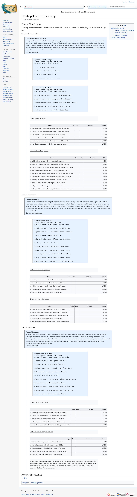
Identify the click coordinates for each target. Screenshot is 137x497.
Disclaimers (49, 494)
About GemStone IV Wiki (37, 494)
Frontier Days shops (36, 483)
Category (25, 483)
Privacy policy (25, 494)
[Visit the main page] (9, 8)
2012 (25, 478)
